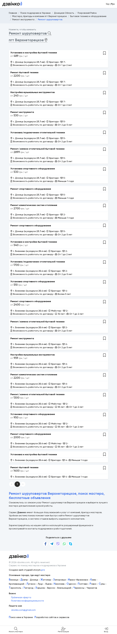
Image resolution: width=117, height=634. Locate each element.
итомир (46, 579)
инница (13, 579)
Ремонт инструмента (22, 112)
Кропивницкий (16, 584)
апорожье (59, 579)
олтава (82, 584)
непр (24, 579)
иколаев (59, 584)
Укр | (110, 4)
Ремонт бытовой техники (24, 72)
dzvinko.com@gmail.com (23, 610)
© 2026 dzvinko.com (19, 562)
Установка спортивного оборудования (32, 168)
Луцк (40, 584)
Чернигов (92, 588)
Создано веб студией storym (27, 570)
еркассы (78, 588)
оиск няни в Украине (21, 617)
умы (102, 584)
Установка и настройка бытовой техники (33, 52)
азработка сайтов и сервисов (52, 617)
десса (71, 584)
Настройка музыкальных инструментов (32, 92)
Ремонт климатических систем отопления (33, 205)
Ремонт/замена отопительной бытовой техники (37, 148)
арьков (40, 588)
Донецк (34, 579)
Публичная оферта (21, 597)
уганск (31, 584)
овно (93, 584)
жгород (28, 588)
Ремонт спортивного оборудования (30, 189)
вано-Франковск (78, 579)
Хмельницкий (64, 588)
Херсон (51, 588)
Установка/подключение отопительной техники (37, 132)
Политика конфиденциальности (27, 600)
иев (93, 579)
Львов (48, 584)
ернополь (15, 588)
